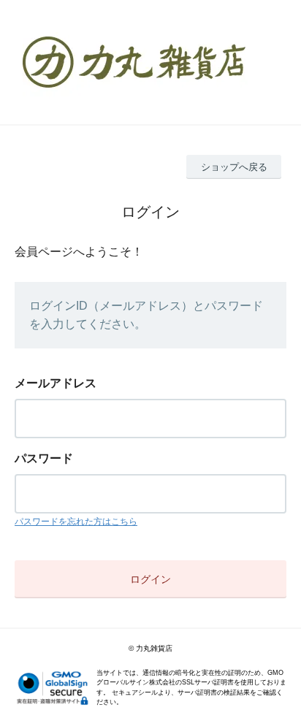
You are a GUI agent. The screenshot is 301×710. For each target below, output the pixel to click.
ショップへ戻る (234, 166)
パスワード (44, 458)
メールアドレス (55, 383)
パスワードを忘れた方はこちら (76, 521)
